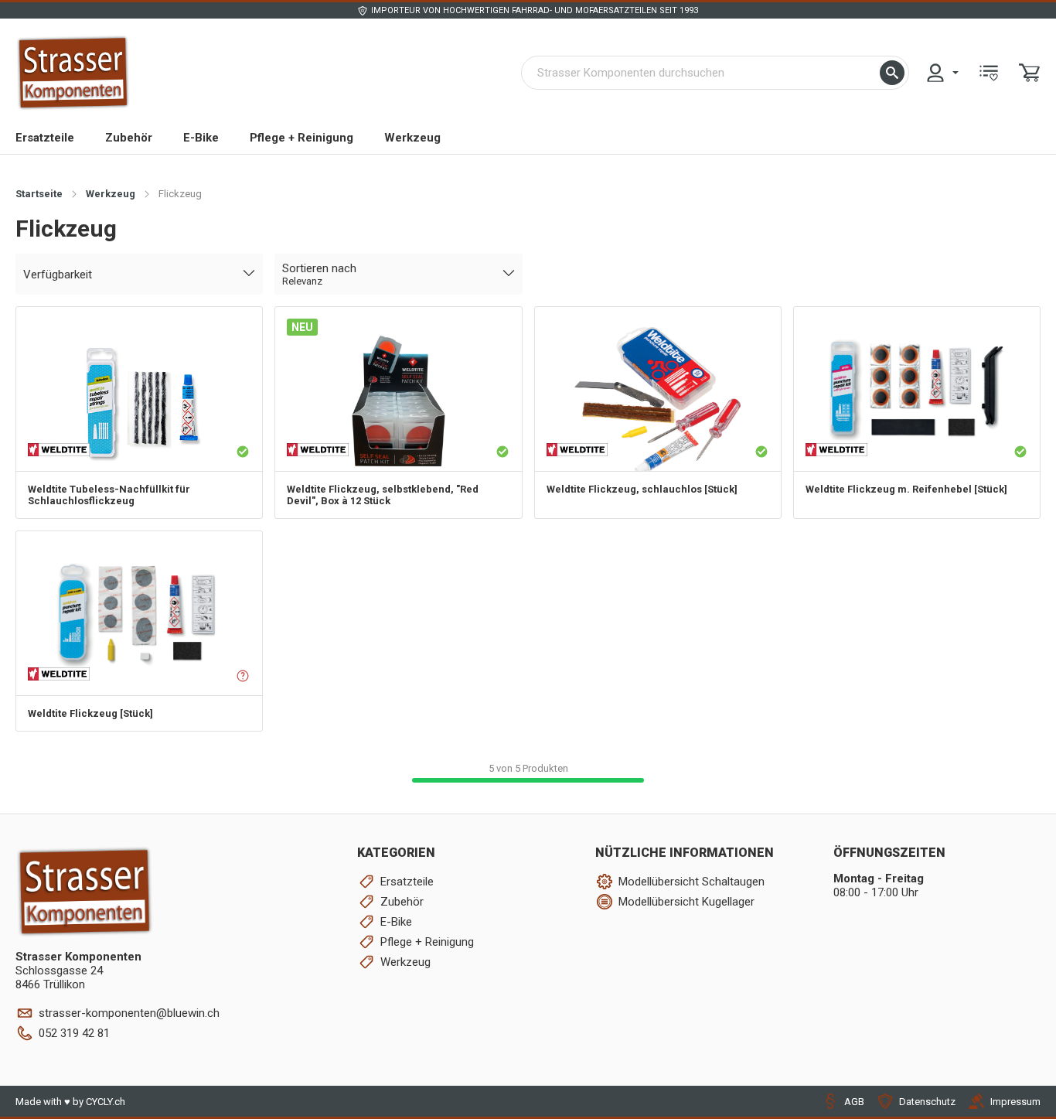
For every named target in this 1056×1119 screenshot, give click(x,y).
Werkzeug (412, 138)
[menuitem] (942, 72)
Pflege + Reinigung (301, 138)
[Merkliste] (989, 72)
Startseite (39, 194)
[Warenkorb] (1030, 72)
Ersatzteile (44, 138)
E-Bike (201, 138)
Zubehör (128, 138)
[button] (892, 72)
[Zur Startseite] (73, 72)
